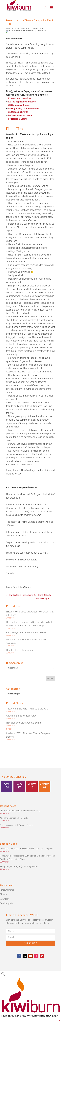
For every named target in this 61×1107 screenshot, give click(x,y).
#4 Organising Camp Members (23, 108)
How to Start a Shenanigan (19, 650)
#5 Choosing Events (18, 112)
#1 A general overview (19, 98)
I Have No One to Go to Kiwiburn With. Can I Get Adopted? (26, 848)
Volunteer (4, 899)
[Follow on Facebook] (19, 956)
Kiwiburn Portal (7, 890)
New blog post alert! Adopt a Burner (23, 722)
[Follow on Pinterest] (42, 956)
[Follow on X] (25, 956)
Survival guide (6, 903)
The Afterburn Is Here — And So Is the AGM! (27, 708)
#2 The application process (22, 101)
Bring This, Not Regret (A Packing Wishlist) (27, 632)
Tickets (3, 894)
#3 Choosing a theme (19, 105)
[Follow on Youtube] (30, 956)
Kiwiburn (25, 28)
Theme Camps (37, 28)
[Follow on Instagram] (36, 956)
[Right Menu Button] (59, 1020)
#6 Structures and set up (20, 115)
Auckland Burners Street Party (21, 715)
